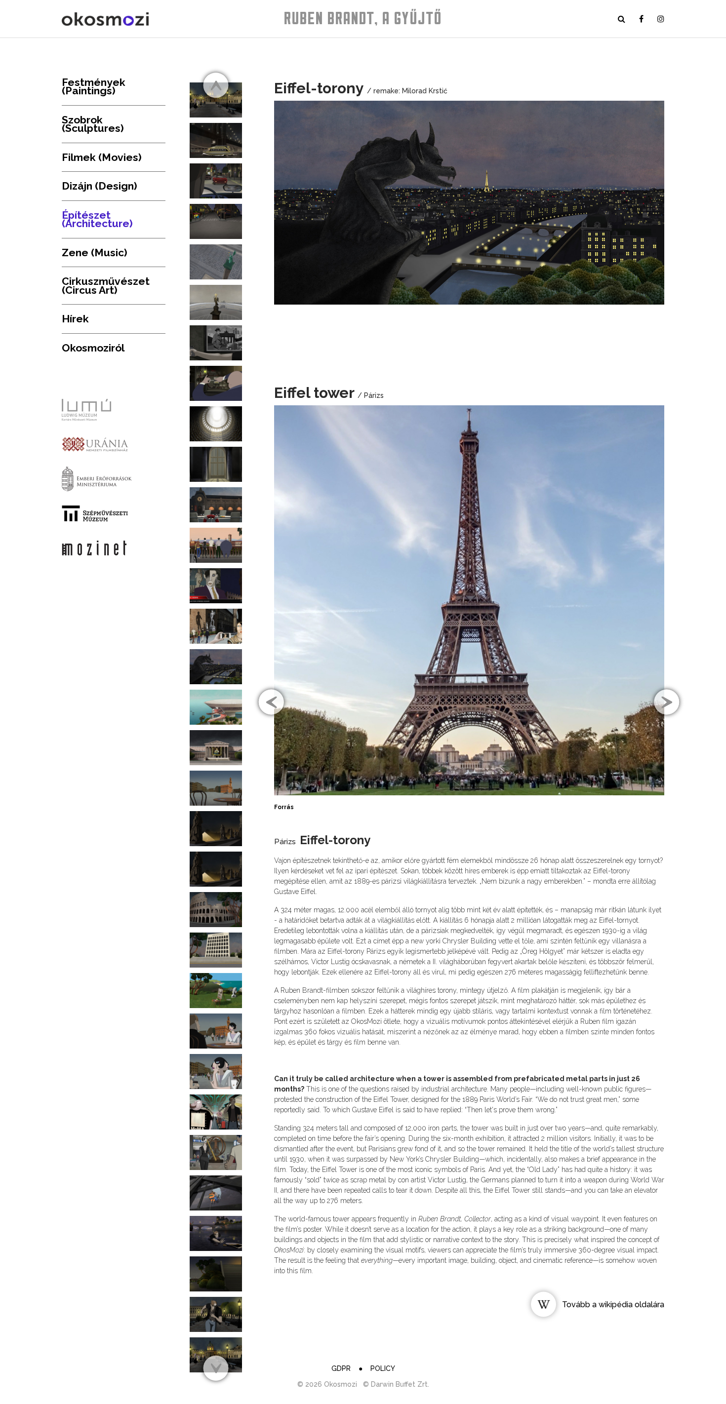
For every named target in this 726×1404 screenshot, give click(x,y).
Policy (382, 1368)
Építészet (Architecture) (97, 219)
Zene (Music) (94, 252)
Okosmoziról (93, 348)
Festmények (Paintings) (93, 86)
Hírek (75, 318)
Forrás (284, 807)
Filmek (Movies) (102, 157)
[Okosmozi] (105, 19)
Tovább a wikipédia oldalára (613, 1304)
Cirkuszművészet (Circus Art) (106, 285)
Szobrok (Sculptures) (93, 124)
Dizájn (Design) (99, 186)
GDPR (341, 1368)
